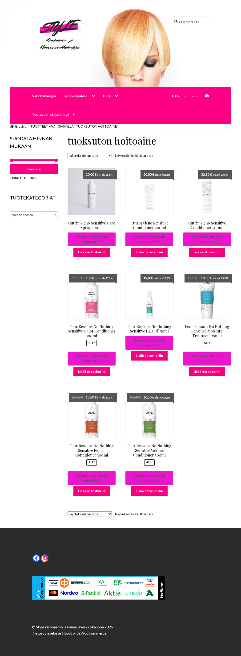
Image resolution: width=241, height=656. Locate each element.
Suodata (34, 169)
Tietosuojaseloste (46, 633)
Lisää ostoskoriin (91, 252)
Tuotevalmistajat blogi (50, 114)
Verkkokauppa (44, 96)
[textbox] (34, 215)
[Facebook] (36, 558)
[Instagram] (44, 558)
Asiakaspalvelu (76, 96)
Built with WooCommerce (85, 633)
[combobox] (34, 214)
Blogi (107, 96)
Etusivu (20, 126)
